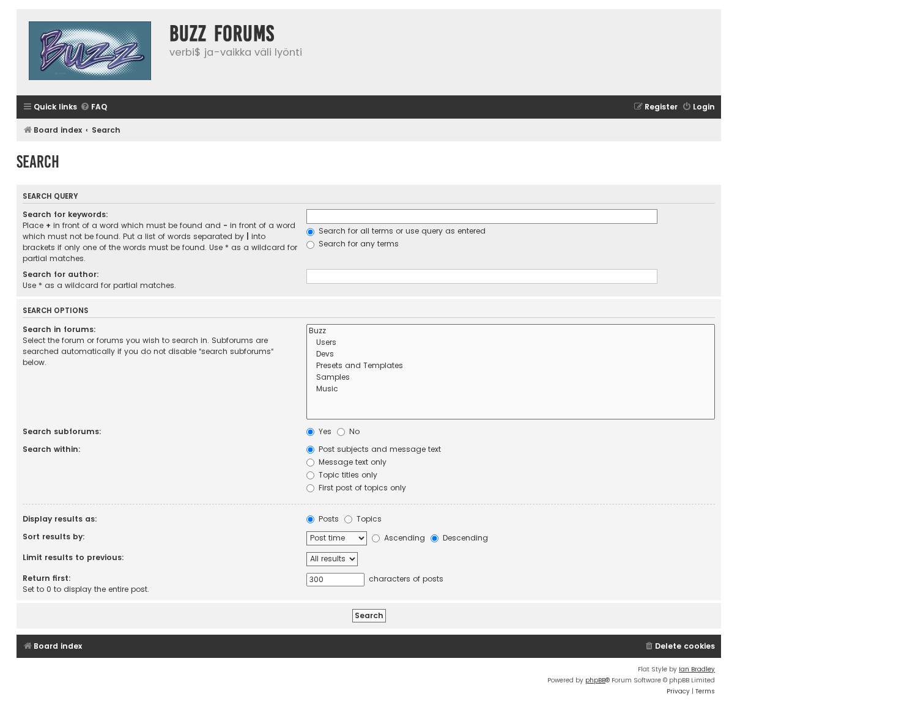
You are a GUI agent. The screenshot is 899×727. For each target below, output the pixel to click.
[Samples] (511, 377)
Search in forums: (59, 329)
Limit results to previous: (73, 557)
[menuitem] (93, 107)
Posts (327, 519)
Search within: (52, 449)
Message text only (351, 462)
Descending (464, 538)
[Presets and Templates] (511, 366)
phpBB (595, 680)
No (353, 431)
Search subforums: (62, 431)
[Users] (511, 343)
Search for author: (61, 274)
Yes (323, 431)
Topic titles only (346, 475)
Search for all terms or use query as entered (401, 231)
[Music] (511, 389)
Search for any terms (357, 243)
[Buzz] (511, 331)
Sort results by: (54, 536)
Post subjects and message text (378, 449)
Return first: (47, 578)
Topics (368, 519)
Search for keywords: (65, 214)
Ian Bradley (697, 669)
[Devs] (511, 354)
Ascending (403, 538)
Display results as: (60, 519)
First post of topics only (361, 487)
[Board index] (90, 52)
